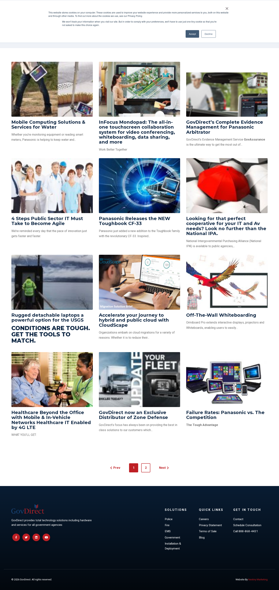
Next (162, 468)
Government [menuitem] (172, 537)
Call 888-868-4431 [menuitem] (245, 531)
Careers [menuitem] (204, 519)
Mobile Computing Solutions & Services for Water (48, 124)
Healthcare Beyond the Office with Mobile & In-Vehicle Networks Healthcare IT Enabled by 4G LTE (51, 420)
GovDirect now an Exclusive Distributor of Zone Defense (133, 415)
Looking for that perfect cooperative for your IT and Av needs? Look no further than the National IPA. (226, 226)
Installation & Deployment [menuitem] (173, 546)
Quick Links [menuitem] (211, 510)
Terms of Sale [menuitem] (208, 531)
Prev (116, 468)
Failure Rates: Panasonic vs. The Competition (225, 415)
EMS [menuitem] (168, 531)
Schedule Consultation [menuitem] (247, 525)
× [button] (227, 7)
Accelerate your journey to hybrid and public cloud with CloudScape (134, 320)
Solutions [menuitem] (176, 510)
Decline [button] (209, 33)
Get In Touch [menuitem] (247, 510)
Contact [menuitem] (238, 519)
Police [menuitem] (169, 519)
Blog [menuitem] (202, 537)
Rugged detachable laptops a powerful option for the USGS (47, 317)
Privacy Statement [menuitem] (210, 525)
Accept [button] (192, 33)
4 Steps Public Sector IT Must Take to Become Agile (47, 221)
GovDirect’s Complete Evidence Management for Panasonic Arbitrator (224, 127)
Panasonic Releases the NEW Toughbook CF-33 (134, 221)
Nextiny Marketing (258, 579)
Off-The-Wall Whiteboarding (221, 315)
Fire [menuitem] (167, 525)
